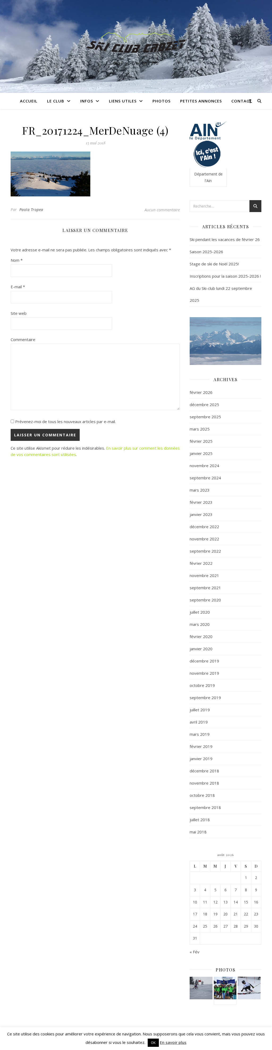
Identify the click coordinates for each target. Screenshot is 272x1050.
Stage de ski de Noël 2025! (214, 263)
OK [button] (153, 1042)
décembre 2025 (204, 404)
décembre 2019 (204, 661)
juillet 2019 (200, 709)
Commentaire (23, 339)
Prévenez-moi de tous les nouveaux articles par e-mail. (65, 421)
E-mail (18, 286)
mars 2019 (200, 734)
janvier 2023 (201, 514)
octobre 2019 (202, 685)
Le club (55, 101)
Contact (241, 101)
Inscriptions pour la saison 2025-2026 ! (225, 276)
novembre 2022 (204, 538)
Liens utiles (123, 101)
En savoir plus (173, 1042)
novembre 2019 (204, 673)
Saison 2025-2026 (206, 251)
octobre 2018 (202, 795)
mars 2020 (200, 624)
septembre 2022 (205, 551)
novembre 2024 (204, 465)
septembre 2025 (205, 416)
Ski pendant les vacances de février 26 (225, 239)
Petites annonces (201, 101)
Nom (17, 260)
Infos (86, 101)
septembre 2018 (205, 807)
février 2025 (201, 441)
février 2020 (201, 636)
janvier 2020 (201, 648)
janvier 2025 (201, 453)
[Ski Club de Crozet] (136, 42)
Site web (19, 313)
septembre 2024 (205, 477)
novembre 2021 (204, 575)
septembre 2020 (205, 600)
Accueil (28, 101)
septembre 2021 (205, 587)
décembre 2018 (204, 770)
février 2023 (201, 502)
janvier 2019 (201, 758)
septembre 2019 (205, 697)
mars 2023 (200, 490)
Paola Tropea (31, 209)
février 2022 (201, 563)
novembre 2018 (204, 783)
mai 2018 (198, 831)
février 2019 (201, 746)
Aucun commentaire (162, 209)
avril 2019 (199, 722)
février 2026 (201, 392)
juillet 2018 (200, 819)
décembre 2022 (204, 526)
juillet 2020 (200, 612)
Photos (161, 101)
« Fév (194, 951)
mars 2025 (200, 429)
